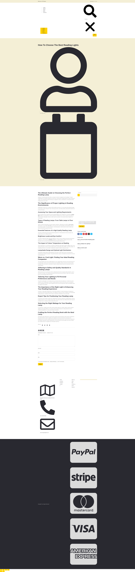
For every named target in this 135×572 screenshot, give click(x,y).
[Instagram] (95, 1)
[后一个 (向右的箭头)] (3, 571)
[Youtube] (92, 1)
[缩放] (1, 570)
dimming (50, 239)
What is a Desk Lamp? (82, 247)
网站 (38, 357)
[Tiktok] (90, 1)
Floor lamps (50, 225)
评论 (39, 334)
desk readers (71, 224)
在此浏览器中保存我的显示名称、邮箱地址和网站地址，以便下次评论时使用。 (52, 361)
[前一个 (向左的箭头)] (1, 571)
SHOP (44, 10)
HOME (44, 7)
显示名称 (39, 348)
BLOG (44, 11)
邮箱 (39, 352)
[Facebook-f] (93, 1)
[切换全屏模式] (3, 570)
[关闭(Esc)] (8, 570)
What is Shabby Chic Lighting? (84, 243)
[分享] (6, 570)
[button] (43, 20)
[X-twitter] (96, 1)
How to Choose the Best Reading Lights (86, 239)
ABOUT (44, 8)
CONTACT (45, 12)
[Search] (79, 195)
